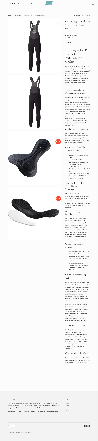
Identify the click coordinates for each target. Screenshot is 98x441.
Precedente (77, 15)
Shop (32, 4)
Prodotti (12, 4)
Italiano (10, 426)
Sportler (68, 42)
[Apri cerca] (92, 4)
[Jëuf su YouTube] (89, 426)
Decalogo (68, 408)
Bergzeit (67, 40)
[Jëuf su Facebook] (85, 426)
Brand (25, 4)
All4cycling (69, 37)
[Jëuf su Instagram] (87, 426)
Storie (20, 4)
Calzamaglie (17, 15)
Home (6, 4)
